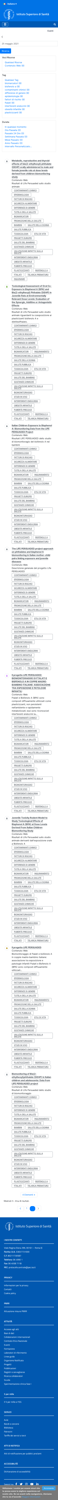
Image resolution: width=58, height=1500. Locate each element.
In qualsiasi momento (15, 126)
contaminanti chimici (17, 89)
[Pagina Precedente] (20, 1208)
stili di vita (40, 234)
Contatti (8, 1289)
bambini (18, 225)
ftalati (9, 102)
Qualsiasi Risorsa (13, 62)
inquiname (19, 279)
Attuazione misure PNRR (15, 1311)
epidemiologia (14, 96)
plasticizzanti (13, 112)
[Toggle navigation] (5, 24)
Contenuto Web (14, 65)
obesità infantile (15, 109)
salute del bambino (24, 242)
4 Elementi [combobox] (27, 1194)
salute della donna (38, 225)
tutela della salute (25, 212)
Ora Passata (13, 130)
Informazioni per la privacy (16, 1285)
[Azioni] (4, 4)
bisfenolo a (12, 86)
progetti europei (23, 238)
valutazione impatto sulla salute (28, 252)
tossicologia (21, 234)
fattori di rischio (15, 99)
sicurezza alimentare (25, 203)
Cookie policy (10, 1293)
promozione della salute (27, 221)
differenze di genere (17, 93)
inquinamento (41, 351)
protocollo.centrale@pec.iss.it (22, 1267)
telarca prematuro (38, 274)
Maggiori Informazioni (31, 1497)
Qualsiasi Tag (11, 80)
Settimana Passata (16, 136)
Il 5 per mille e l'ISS (12, 1402)
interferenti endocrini (17, 106)
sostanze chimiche (24, 247)
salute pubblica (22, 229)
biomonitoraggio (23, 392)
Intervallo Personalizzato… (18, 146)
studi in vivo (20, 397)
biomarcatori (13, 83)
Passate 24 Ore (14, 133)
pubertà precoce (23, 266)
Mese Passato (14, 139)
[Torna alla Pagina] (2, 37)
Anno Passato (14, 143)
